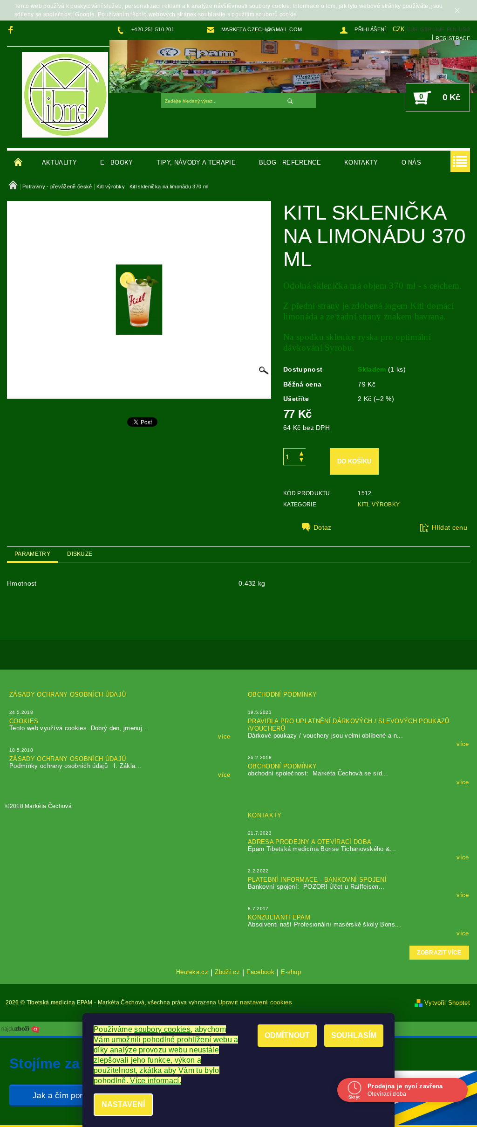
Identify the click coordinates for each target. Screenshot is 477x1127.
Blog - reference (290, 162)
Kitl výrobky (379, 504)
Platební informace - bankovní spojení (317, 879)
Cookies (23, 721)
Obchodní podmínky (282, 694)
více (224, 736)
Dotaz (322, 527)
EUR (412, 29)
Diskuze (79, 554)
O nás (412, 162)
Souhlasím (353, 1035)
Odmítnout (287, 1035)
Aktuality (59, 162)
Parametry (32, 554)
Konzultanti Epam (279, 917)
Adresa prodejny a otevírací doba (309, 841)
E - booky (116, 162)
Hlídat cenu (449, 527)
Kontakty (361, 162)
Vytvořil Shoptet (447, 1002)
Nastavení (123, 1104)
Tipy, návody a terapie (196, 162)
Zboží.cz (227, 972)
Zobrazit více (439, 952)
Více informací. (155, 1081)
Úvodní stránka (18, 163)
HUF (438, 29)
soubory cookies (162, 1029)
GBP (425, 29)
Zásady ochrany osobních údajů (67, 694)
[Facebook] (12, 30)
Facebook (260, 972)
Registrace (453, 38)
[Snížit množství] (301, 460)
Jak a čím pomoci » (68, 1095)
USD (464, 29)
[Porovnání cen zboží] (20, 1028)
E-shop (291, 972)
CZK (399, 29)
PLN (452, 29)
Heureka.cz (192, 972)
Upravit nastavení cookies (255, 1002)
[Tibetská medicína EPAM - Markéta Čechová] (65, 94)
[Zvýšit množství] (301, 452)
